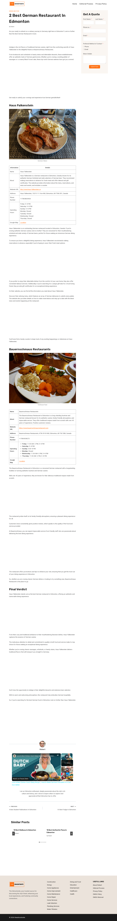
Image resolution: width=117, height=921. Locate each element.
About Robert (97, 885)
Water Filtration (52, 909)
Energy (49, 885)
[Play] (67, 769)
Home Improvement (53, 891)
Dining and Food (14, 11)
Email (85, 35)
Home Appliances (53, 888)
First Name (86, 19)
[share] (57, 755)
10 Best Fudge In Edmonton (66, 808)
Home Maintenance (53, 894)
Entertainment (74, 888)
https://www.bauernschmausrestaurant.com (33, 428)
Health (72, 894)
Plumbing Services (53, 906)
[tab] (39, 842)
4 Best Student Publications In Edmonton (22, 808)
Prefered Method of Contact (92, 44)
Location (23, 222)
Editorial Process (86, 4)
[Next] (71, 833)
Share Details (87, 54)
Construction (51, 882)
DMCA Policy (97, 894)
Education (73, 885)
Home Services (52, 900)
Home (74, 4)
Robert (12, 26)
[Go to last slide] (13, 833)
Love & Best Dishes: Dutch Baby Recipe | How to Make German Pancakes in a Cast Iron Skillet (36, 756)
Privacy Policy (101, 4)
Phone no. (86, 27)
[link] (14, 756)
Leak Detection (52, 903)
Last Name (99, 19)
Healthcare (73, 891)
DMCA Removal (98, 897)
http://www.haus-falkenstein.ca (30, 189)
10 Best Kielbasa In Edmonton (25, 830)
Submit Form (94, 66)
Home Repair (51, 897)
